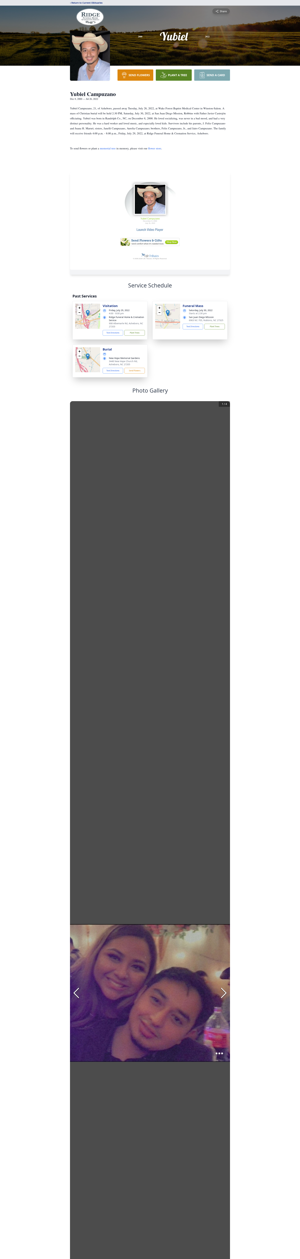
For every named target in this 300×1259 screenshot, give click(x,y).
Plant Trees (135, 332)
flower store (154, 148)
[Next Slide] (224, 993)
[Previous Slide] (76, 993)
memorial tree (108, 148)
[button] (88, 313)
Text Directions (112, 332)
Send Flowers (134, 370)
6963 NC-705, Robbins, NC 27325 (206, 320)
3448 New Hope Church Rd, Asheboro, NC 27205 (123, 363)
